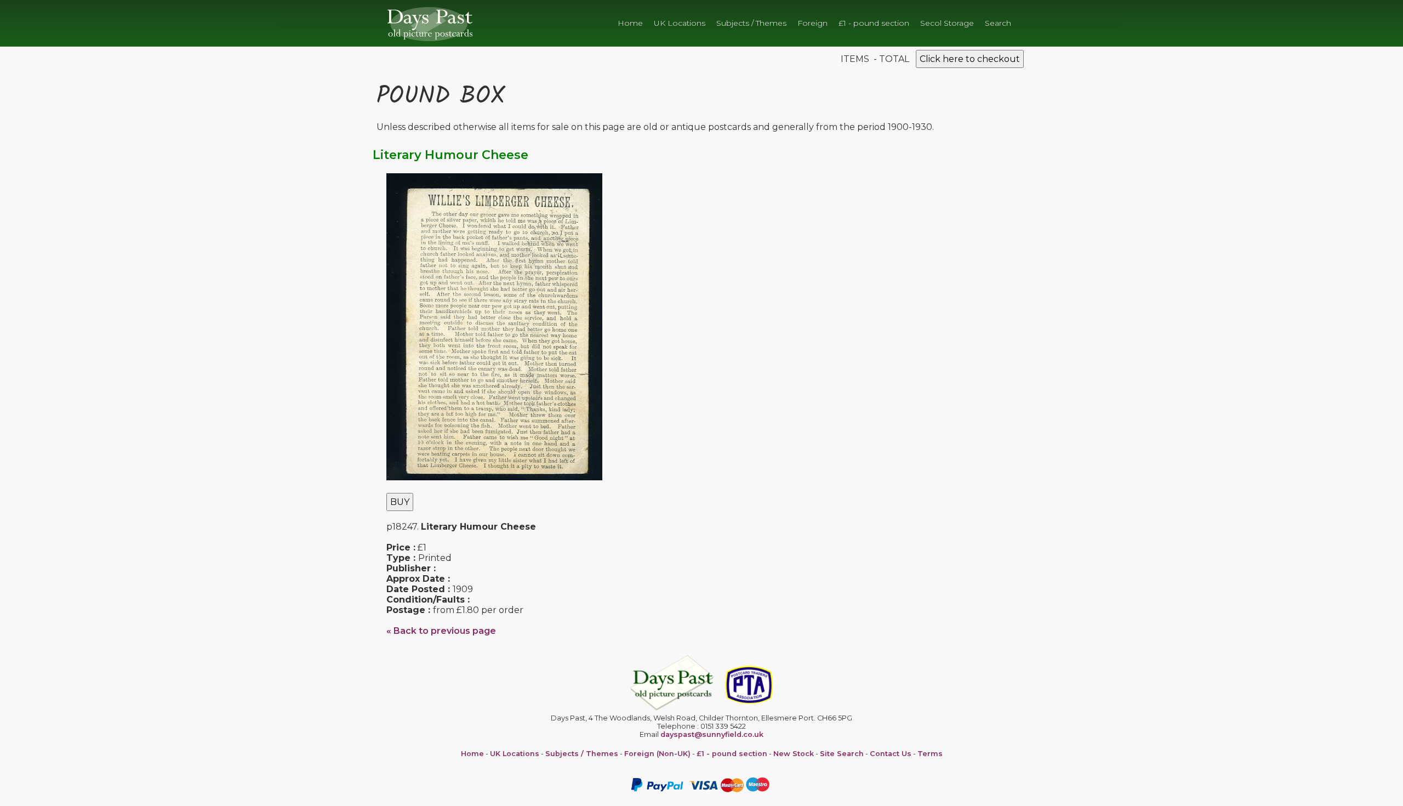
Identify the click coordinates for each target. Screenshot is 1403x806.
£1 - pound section (874, 23)
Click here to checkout (970, 59)
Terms (930, 754)
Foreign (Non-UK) (657, 754)
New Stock (793, 754)
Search (998, 23)
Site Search (842, 754)
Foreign (812, 23)
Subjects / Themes (751, 23)
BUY (399, 502)
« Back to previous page (441, 631)
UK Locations (679, 23)
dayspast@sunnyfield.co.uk (711, 734)
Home (630, 23)
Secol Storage (947, 23)
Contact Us (890, 754)
